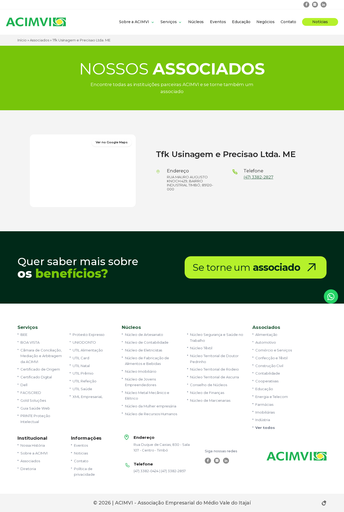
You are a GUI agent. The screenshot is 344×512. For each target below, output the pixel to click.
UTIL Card (81, 358)
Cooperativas (266, 381)
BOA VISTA (30, 342)
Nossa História (32, 445)
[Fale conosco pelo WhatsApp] (331, 297)
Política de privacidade (84, 472)
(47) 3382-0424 (146, 471)
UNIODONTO (84, 342)
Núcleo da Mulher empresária (151, 406)
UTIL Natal (81, 366)
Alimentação (266, 334)
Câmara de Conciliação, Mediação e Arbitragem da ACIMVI (41, 356)
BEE (23, 334)
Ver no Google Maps (111, 142)
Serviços (168, 21)
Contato (288, 21)
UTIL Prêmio (83, 373)
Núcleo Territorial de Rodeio (214, 369)
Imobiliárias (265, 412)
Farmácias (264, 404)
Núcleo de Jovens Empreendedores (140, 382)
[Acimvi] (36, 21)
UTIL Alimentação (88, 350)
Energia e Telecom (271, 396)
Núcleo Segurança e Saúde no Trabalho (216, 337)
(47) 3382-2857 (173, 471)
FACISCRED (30, 392)
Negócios (265, 21)
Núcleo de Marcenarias (210, 400)
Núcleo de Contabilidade (147, 342)
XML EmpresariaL (87, 396)
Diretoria (28, 469)
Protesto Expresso (88, 334)
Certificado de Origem (40, 369)
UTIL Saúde (82, 389)
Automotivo (265, 342)
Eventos (218, 21)
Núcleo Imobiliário (140, 371)
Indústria (262, 420)
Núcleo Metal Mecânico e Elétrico (147, 395)
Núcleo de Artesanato (144, 334)
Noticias (81, 453)
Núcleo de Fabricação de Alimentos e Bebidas (147, 361)
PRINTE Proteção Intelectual (35, 419)
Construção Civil (269, 366)
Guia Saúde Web (35, 408)
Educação (241, 21)
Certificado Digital (36, 377)
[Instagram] (315, 5)
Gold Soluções (33, 400)
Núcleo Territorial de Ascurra (214, 377)
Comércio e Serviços (273, 350)
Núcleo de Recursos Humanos (151, 414)
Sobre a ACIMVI (134, 21)
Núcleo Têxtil (201, 348)
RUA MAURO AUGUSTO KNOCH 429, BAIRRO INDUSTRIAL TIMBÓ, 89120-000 (190, 183)
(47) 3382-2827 (258, 177)
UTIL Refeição (84, 381)
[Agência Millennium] (324, 503)
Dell (23, 385)
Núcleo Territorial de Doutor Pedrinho (214, 359)
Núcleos (196, 21)
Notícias (320, 21)
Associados (39, 40)
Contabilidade (267, 373)
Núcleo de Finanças (207, 392)
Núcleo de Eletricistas (143, 350)
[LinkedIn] (324, 5)
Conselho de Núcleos (208, 385)
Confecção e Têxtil (271, 358)
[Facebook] (306, 5)
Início (22, 40)
